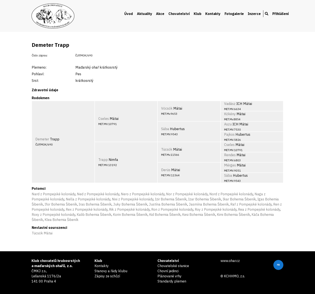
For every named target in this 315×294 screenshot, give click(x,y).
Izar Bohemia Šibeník (204, 199)
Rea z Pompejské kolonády (259, 209)
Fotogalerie (234, 14)
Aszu (228, 124)
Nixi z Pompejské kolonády (132, 199)
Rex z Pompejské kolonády (87, 209)
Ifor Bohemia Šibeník (61, 204)
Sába (165, 129)
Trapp (103, 159)
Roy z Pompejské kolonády (216, 209)
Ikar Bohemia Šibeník (239, 199)
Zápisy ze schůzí (107, 276)
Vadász (230, 103)
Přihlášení (280, 14)
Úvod (128, 14)
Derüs (165, 170)
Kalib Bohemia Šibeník (94, 214)
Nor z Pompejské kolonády (187, 194)
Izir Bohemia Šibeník (171, 199)
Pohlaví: (38, 74)
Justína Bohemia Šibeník (168, 204)
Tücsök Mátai (42, 233)
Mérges (230, 165)
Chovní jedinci (168, 271)
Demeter (42, 139)
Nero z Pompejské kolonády (143, 194)
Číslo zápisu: (40, 55)
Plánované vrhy (170, 276)
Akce (160, 14)
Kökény (230, 114)
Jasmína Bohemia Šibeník (209, 204)
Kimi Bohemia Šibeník (233, 214)
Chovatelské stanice (173, 266)
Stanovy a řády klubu (110, 271)
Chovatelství (179, 14)
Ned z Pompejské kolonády (98, 194)
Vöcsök (166, 108)
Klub (197, 14)
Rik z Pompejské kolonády (129, 209)
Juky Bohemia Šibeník (130, 204)
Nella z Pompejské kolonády (88, 199)
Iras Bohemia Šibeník (95, 204)
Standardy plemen (172, 281)
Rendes (230, 155)
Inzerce (254, 14)
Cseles (103, 118)
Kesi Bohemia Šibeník (198, 214)
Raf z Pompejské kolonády (251, 204)
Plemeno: (39, 67)
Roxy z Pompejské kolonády (53, 214)
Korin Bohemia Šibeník (130, 214)
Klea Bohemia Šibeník (61, 220)
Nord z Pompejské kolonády (231, 194)
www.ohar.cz (230, 261)
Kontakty (212, 14)
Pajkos (229, 134)
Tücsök (166, 149)
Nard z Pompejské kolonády (53, 194)
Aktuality (144, 14)
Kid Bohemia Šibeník (165, 214)
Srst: (35, 80)
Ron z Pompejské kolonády (172, 209)
